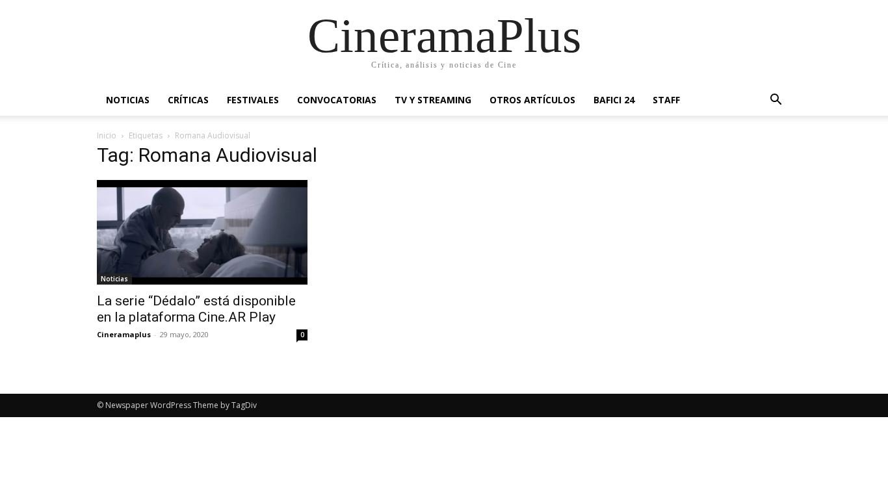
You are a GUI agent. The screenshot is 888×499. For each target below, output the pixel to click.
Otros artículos (532, 100)
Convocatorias (336, 100)
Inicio (106, 135)
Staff (666, 100)
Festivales (253, 100)
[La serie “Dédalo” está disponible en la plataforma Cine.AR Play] (202, 232)
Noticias (128, 100)
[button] (775, 101)
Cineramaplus (124, 334)
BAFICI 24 (614, 100)
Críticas (188, 100)
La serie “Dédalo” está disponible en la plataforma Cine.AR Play (196, 309)
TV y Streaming (433, 100)
